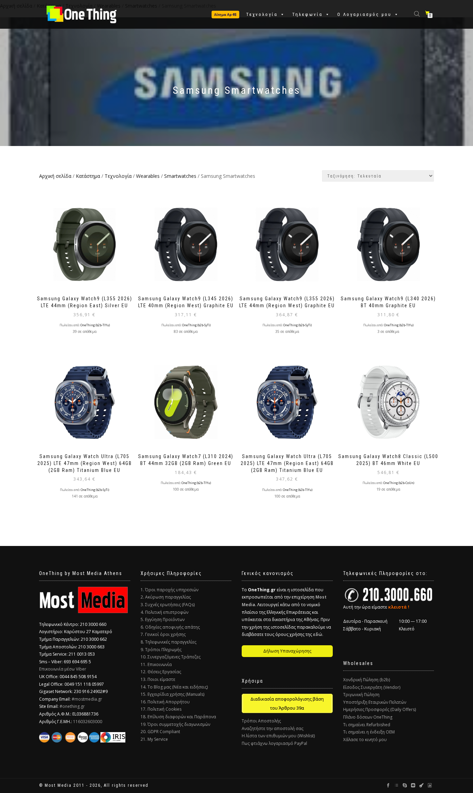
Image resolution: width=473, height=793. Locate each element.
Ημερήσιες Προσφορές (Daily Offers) (379, 709)
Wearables (148, 176)
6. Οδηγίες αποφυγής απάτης (170, 627)
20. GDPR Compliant (160, 732)
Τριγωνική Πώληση (361, 695)
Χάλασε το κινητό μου (365, 739)
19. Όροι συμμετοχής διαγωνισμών (175, 724)
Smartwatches (180, 176)
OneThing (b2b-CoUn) (398, 483)
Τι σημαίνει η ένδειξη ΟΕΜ (369, 732)
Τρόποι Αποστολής (261, 721)
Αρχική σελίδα (55, 176)
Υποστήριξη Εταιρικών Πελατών (374, 702)
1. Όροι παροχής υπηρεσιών (169, 590)
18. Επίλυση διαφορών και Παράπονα (178, 717)
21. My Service (154, 739)
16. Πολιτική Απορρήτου (165, 702)
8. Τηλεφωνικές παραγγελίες (168, 642)
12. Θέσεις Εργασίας (161, 672)
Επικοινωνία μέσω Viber (62, 669)
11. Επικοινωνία (156, 664)
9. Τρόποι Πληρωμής (161, 650)
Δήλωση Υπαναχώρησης (287, 651)
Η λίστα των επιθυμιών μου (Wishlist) (278, 736)
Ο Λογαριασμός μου (364, 14)
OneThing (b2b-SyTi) (196, 325)
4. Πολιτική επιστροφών (164, 612)
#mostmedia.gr (87, 699)
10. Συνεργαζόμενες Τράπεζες (170, 657)
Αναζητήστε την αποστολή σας (272, 728)
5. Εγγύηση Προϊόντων (163, 619)
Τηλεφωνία (307, 14)
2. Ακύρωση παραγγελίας (166, 597)
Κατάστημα (88, 176)
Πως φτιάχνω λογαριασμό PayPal (274, 743)
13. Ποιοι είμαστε (158, 679)
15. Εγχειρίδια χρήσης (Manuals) (172, 694)
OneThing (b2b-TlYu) (95, 325)
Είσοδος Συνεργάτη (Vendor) (371, 687)
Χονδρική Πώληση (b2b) (366, 680)
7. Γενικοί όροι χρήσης (163, 634)
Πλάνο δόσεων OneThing (367, 717)
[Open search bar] (417, 13)
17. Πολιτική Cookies (161, 709)
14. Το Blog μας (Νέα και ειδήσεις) (174, 687)
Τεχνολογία (262, 14)
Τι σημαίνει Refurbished (366, 725)
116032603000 (87, 721)
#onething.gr (72, 706)
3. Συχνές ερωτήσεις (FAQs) (168, 605)
